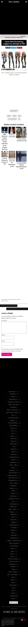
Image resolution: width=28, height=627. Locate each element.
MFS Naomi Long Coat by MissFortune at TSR (11, 162)
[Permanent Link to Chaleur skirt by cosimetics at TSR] (21, 137)
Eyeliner (13, 493)
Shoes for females (13, 559)
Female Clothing (15, 36)
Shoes (12, 556)
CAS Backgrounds (13, 418)
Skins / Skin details (12, 574)
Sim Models (12, 564)
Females (13, 566)
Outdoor (13, 459)
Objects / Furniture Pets (13, 540)
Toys (12, 590)
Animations (13, 407)
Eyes (12, 431)
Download (13, 111)
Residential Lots (13, 480)
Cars (12, 415)
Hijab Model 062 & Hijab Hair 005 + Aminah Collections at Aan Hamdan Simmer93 (4, 142)
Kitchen (13, 451)
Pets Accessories (13, 543)
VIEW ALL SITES (13, 602)
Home (4, 36)
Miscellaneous (13, 399)
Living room (13, 454)
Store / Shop (13, 483)
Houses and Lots (11, 475)
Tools (12, 588)
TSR (19, 119)
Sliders (13, 577)
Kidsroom (13, 449)
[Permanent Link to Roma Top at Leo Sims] (11, 133)
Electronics (13, 519)
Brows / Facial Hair (12, 410)
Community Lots (12, 477)
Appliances (13, 514)
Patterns (13, 530)
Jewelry (13, 396)
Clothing (8, 36)
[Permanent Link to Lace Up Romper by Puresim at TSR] (4, 156)
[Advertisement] (14, 19)
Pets (12, 533)
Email (3, 341)
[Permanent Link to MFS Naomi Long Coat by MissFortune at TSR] (11, 157)
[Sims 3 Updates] (14, 612)
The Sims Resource (12, 119)
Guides (13, 467)
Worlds (13, 598)
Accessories (12, 391)
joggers (14, 115)
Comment (4, 320)
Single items (13, 462)
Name (3, 335)
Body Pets (13, 535)
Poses (12, 551)
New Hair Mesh (13, 472)
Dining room (13, 444)
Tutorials (13, 593)
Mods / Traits (12, 509)
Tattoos (13, 580)
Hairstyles (12, 470)
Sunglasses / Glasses (13, 402)
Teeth (12, 582)
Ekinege (9, 115)
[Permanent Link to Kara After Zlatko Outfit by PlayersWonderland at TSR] (21, 161)
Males (13, 569)
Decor (13, 517)
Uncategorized (13, 596)
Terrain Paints (12, 585)
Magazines (13, 485)
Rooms (12, 554)
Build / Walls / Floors (12, 412)
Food (12, 433)
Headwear (13, 394)
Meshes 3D (13, 506)
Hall (14, 446)
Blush (13, 490)
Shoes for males (13, 561)
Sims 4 (19, 115)
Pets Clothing (13, 546)
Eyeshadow (13, 496)
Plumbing (13, 527)
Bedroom (13, 441)
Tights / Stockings (13, 404)
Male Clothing (13, 425)
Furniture (12, 436)
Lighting (13, 522)
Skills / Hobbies (13, 572)
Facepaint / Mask (13, 498)
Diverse (13, 428)
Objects (12, 512)
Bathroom (13, 438)
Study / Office (13, 465)
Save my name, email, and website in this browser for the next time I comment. (12, 350)
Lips (13, 501)
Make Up (12, 488)
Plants (12, 548)
